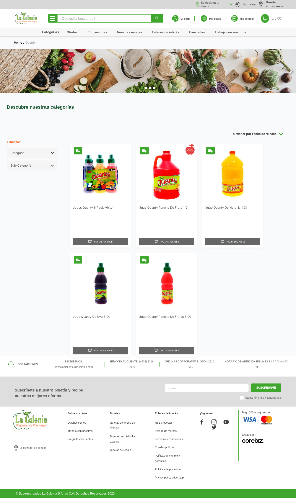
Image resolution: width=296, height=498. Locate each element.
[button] (142, 88)
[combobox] (109, 18)
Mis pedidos (247, 18)
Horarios (249, 4)
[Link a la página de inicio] (18, 42)
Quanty (30, 42)
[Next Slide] (291, 71)
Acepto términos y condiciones (263, 397)
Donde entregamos (274, 4)
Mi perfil (185, 18)
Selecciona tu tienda (210, 4)
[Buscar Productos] (157, 18)
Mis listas (215, 18)
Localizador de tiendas (33, 447)
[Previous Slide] (5, 71)
